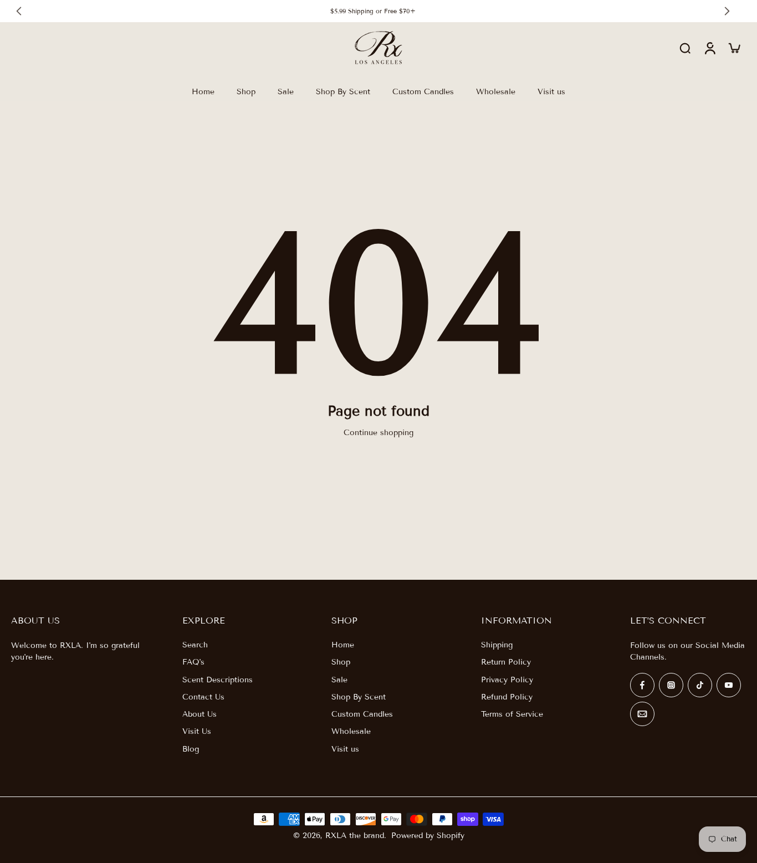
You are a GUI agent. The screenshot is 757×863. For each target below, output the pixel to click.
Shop (340, 662)
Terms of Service (512, 714)
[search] (685, 48)
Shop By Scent (358, 697)
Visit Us (196, 731)
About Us (199, 714)
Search (195, 645)
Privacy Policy (507, 680)
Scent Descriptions (217, 680)
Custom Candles (362, 714)
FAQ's (193, 662)
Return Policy (506, 662)
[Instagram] (671, 685)
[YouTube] (729, 685)
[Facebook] (642, 685)
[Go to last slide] (19, 11)
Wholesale (351, 731)
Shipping (497, 645)
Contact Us (203, 697)
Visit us (345, 749)
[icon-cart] (734, 48)
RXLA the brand (354, 835)
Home (342, 645)
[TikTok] (700, 685)
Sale (339, 680)
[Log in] (709, 48)
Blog (190, 749)
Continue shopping (378, 432)
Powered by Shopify (427, 835)
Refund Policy (507, 697)
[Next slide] (727, 11)
